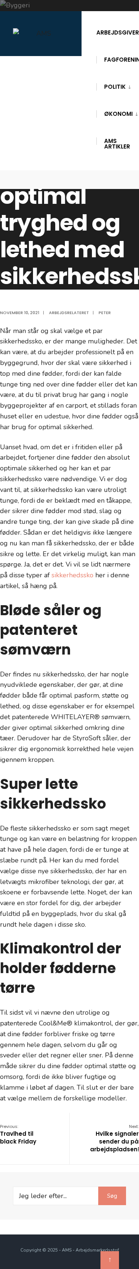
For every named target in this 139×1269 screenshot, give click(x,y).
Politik (115, 87)
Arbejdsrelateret (69, 313)
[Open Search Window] (121, 179)
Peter (105, 313)
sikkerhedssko (72, 575)
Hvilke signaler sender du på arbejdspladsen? (114, 1138)
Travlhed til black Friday (18, 1134)
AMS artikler (117, 143)
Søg (112, 1196)
